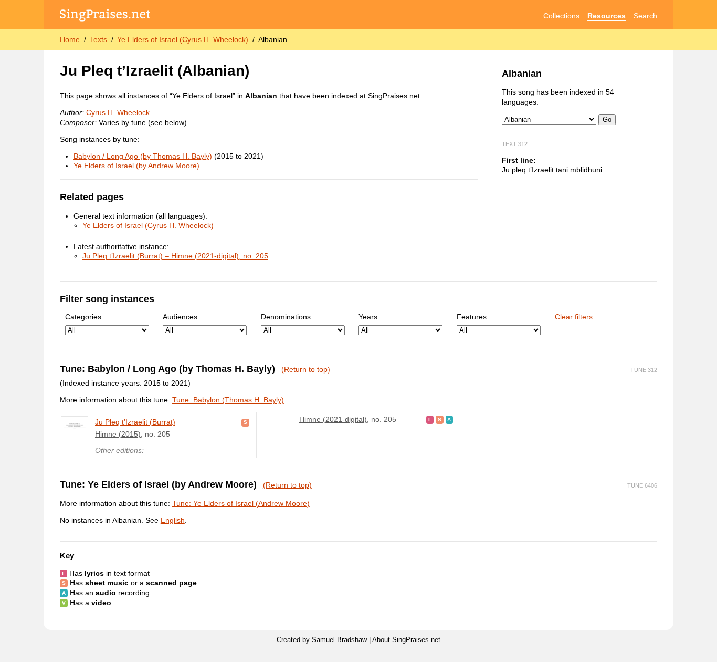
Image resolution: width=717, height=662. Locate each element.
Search (645, 16)
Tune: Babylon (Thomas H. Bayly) (228, 400)
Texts (98, 39)
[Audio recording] (450, 419)
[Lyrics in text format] (430, 419)
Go (607, 119)
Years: (368, 317)
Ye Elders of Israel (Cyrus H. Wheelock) (182, 39)
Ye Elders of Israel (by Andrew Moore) (136, 165)
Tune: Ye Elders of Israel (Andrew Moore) (241, 503)
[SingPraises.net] (105, 16)
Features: (473, 317)
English (173, 520)
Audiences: (181, 317)
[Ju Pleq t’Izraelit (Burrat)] (74, 429)
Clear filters (574, 317)
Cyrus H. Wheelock (118, 112)
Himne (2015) (118, 434)
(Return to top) (305, 369)
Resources (606, 16)
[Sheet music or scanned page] (245, 422)
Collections (561, 16)
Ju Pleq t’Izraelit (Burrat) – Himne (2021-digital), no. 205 (175, 256)
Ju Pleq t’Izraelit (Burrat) (135, 422)
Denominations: (287, 317)
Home (70, 39)
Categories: (84, 317)
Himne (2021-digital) (333, 419)
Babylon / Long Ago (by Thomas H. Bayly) (142, 156)
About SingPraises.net (406, 640)
